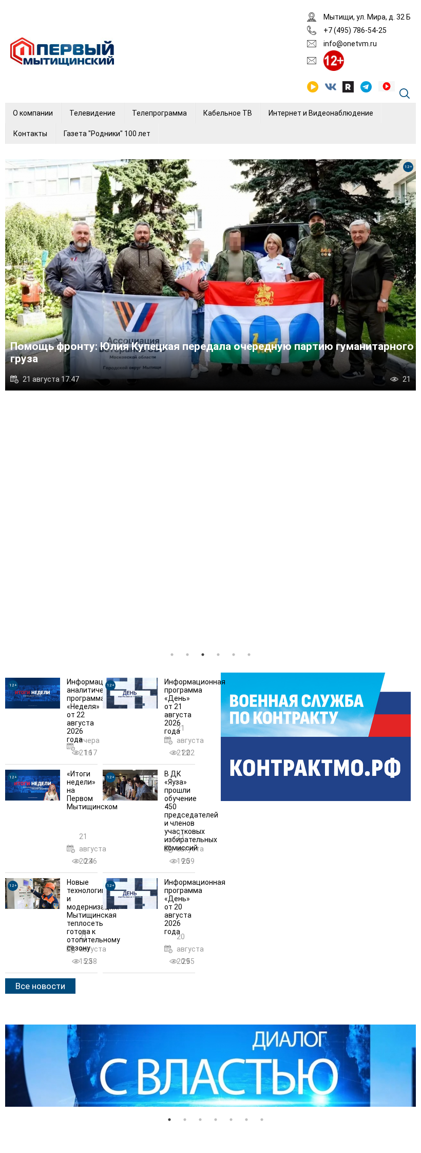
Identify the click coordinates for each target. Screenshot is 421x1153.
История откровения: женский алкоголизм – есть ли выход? (168, 358)
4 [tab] (218, 654)
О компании (33, 113)
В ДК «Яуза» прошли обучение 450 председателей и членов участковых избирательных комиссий (191, 811)
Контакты (30, 133)
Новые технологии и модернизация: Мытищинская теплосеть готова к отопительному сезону (93, 915)
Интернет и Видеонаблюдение (321, 113)
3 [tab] (203, 654)
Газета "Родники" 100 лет (107, 133)
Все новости (40, 986)
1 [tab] (172, 654)
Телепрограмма (159, 113)
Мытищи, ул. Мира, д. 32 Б (367, 17)
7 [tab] (262, 1119)
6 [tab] (249, 654)
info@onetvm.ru (350, 44)
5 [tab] (233, 654)
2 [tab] (187, 654)
